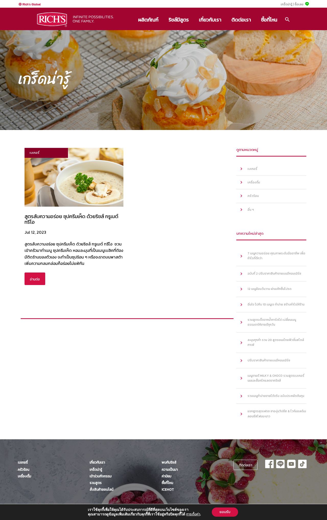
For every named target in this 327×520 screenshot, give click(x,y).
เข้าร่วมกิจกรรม (101, 476)
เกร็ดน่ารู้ (96, 469)
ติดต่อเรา (241, 19)
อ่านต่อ (35, 279)
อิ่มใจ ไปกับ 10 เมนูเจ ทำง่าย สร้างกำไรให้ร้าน (276, 304)
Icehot (168, 489)
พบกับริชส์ (169, 462)
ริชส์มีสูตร (179, 19)
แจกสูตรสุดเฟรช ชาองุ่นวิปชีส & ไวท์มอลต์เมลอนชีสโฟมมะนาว (277, 413)
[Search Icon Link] (287, 19)
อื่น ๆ (251, 209)
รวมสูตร (96, 482)
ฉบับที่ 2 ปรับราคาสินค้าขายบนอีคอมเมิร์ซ (274, 273)
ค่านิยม (166, 476)
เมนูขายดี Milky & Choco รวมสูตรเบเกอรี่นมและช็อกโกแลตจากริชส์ (276, 378)
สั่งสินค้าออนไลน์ (101, 489)
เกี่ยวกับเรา (210, 19)
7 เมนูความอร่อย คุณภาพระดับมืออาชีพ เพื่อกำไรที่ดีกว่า (276, 256)
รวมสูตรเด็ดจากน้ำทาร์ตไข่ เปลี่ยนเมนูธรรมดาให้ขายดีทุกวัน (272, 322)
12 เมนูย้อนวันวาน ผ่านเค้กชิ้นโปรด (269, 289)
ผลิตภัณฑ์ (148, 19)
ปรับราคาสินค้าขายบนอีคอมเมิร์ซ (269, 360)
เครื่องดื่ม (254, 182)
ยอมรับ (224, 512)
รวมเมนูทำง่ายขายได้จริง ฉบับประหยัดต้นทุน (276, 396)
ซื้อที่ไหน (269, 19)
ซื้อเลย (299, 4)
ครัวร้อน (253, 196)
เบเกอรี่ (252, 169)
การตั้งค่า (193, 514)
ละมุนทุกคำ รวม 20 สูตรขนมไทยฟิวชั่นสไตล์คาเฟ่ (276, 342)
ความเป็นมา (170, 469)
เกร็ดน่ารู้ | (287, 4)
